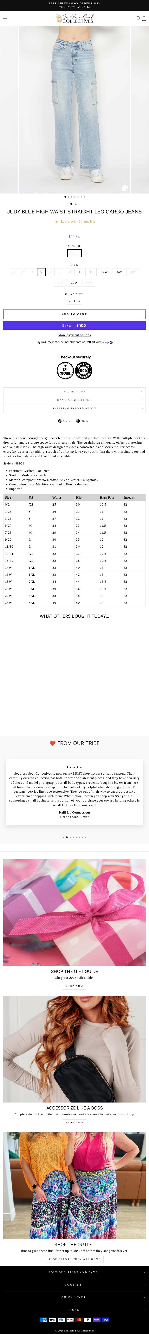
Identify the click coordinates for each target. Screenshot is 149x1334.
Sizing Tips (74, 391)
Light (74, 253)
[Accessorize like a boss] (74, 1049)
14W (104, 272)
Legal (74, 1309)
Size (74, 264)
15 (92, 272)
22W (74, 283)
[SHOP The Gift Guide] (74, 912)
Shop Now (75, 986)
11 (70, 272)
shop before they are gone (75, 1259)
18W (132, 272)
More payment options (74, 335)
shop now (75, 1122)
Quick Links (74, 1297)
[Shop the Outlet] (74, 1185)
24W (88, 283)
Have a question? (74, 399)
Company (73, 1284)
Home (74, 204)
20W (60, 283)
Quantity (74, 294)
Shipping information (75, 408)
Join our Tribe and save (73, 1272)
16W (118, 272)
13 (80, 272)
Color (74, 245)
